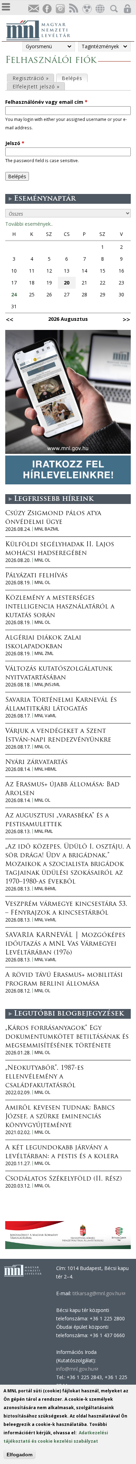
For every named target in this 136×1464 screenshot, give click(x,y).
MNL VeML (45, 919)
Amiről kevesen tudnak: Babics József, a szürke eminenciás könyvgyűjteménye (60, 1117)
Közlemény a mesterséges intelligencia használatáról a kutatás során (59, 607)
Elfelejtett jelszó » (36, 86)
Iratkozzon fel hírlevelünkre (33, 9)
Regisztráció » (31, 78)
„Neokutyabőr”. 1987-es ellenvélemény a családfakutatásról (44, 1077)
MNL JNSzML (47, 684)
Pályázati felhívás (36, 576)
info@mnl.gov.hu (77, 1368)
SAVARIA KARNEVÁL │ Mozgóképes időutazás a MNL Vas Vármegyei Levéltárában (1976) (65, 944)
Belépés (74, 78)
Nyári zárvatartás (36, 762)
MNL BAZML (47, 529)
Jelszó (14, 143)
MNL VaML (45, 715)
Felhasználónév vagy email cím (46, 102)
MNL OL (42, 560)
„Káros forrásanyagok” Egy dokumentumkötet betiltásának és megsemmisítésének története (67, 1037)
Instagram (60, 9)
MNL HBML (45, 769)
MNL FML (44, 831)
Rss (73, 9)
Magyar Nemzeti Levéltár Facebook (46, 9)
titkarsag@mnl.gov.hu (98, 1293)
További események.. (29, 224)
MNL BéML (45, 888)
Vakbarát (86, 9)
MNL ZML (44, 653)
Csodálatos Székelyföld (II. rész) (63, 1179)
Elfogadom (19, 1454)
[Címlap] (41, 29)
